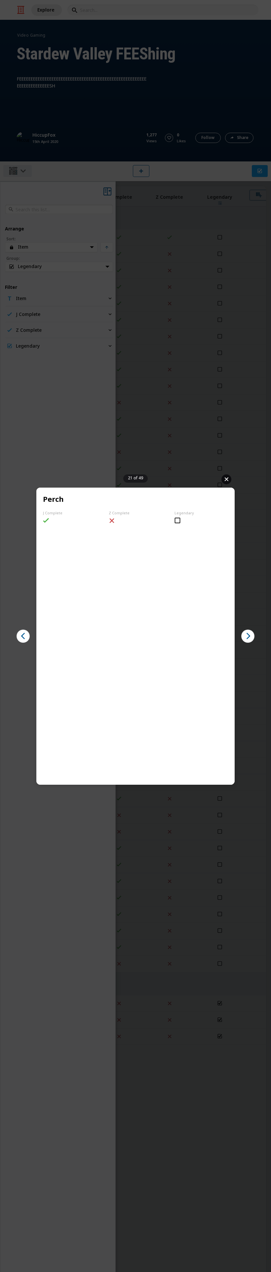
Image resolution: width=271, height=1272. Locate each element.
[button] (23, 636)
